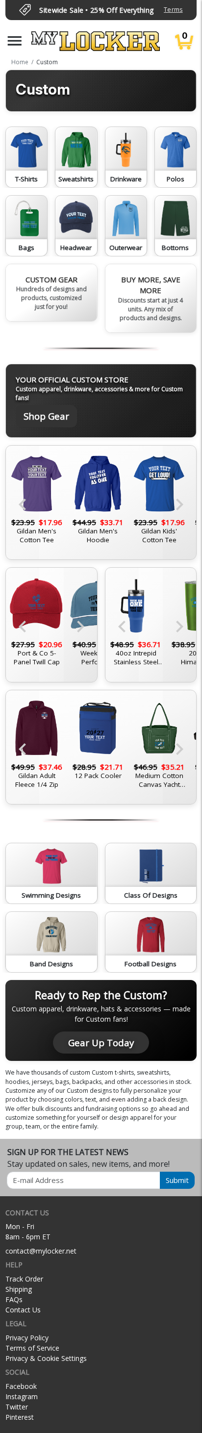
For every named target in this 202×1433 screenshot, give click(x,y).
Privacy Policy (27, 1337)
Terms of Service (32, 1348)
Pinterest (19, 1417)
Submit (177, 1180)
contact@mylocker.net (40, 1251)
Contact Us (23, 1309)
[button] (14, 40)
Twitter (16, 1406)
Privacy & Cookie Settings (46, 1358)
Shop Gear (46, 416)
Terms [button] (173, 9)
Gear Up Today (101, 1042)
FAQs (14, 1299)
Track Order (24, 1278)
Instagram (21, 1396)
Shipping (18, 1289)
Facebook (21, 1386)
